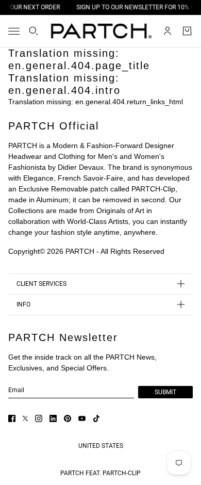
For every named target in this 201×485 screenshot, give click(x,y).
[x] (25, 418)
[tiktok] (96, 418)
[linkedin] (53, 418)
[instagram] (38, 418)
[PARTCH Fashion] (100, 31)
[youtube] (82, 418)
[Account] (167, 31)
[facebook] (12, 418)
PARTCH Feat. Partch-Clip (100, 473)
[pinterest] (67, 418)
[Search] (33, 31)
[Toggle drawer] (14, 31)
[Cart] (187, 31)
